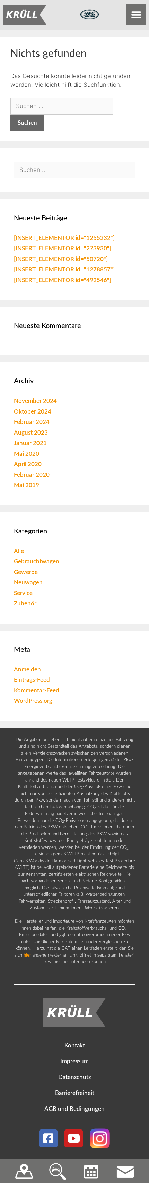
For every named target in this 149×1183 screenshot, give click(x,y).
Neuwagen (28, 582)
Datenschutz (74, 1077)
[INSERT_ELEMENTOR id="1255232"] (64, 238)
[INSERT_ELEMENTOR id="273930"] (62, 248)
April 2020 (28, 464)
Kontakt (74, 1045)
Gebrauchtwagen (36, 561)
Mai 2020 (26, 454)
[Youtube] (73, 1138)
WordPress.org (33, 701)
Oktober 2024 (32, 412)
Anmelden (27, 669)
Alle (19, 551)
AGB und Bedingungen (74, 1109)
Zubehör (25, 604)
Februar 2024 (32, 422)
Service (23, 593)
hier (27, 955)
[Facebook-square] (48, 1138)
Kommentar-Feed (36, 691)
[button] (136, 14)
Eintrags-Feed (32, 680)
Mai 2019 (26, 485)
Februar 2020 (32, 475)
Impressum (74, 1061)
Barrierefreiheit (74, 1093)
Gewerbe (26, 572)
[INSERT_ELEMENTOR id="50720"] (61, 259)
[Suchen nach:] (61, 106)
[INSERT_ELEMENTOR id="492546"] (62, 280)
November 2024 (35, 401)
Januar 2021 (30, 443)
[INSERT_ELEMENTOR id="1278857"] (64, 269)
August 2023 (31, 433)
